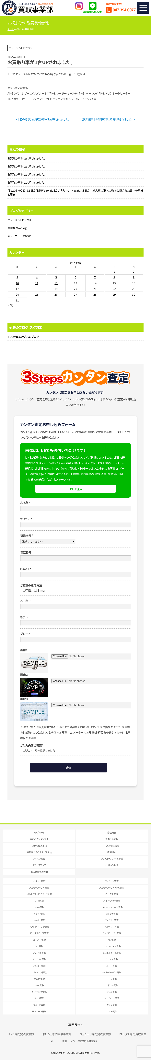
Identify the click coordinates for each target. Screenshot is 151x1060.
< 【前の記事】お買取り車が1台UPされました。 (43, 119)
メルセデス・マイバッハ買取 (39, 894)
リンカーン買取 (39, 1011)
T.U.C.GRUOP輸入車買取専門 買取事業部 (27, 8)
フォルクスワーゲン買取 (112, 907)
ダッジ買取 (112, 1004)
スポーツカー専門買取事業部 (79, 1041)
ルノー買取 (112, 965)
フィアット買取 (39, 952)
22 (114, 289)
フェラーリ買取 (112, 881)
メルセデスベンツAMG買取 (111, 887)
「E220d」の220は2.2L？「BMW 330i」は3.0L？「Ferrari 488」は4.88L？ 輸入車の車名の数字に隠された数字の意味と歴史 (75, 192)
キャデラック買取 (39, 991)
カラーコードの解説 (19, 236)
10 (17, 283)
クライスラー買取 (112, 998)
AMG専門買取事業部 (21, 1034)
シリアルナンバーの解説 (112, 858)
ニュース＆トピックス (19, 220)
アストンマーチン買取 (39, 926)
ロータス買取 (111, 894)
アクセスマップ (39, 865)
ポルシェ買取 (39, 881)
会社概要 (111, 832)
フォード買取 (39, 1004)
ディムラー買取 (112, 920)
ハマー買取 (111, 1011)
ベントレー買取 (112, 926)
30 (133, 294)
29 (114, 294)
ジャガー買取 (39, 920)
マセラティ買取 (39, 959)
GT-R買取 (39, 900)
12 (56, 283)
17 (17, 289)
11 (36, 283)
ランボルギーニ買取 (112, 952)
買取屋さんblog (17, 228)
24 (17, 294)
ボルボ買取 (39, 978)
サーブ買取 (112, 978)
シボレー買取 (111, 985)
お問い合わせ (111, 865)
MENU (143, 8)
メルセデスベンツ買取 (39, 887)
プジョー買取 (39, 965)
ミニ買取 (39, 946)
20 (75, 289)
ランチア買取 (112, 959)
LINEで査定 (75, 489)
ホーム (10, 29)
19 (56, 289)
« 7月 (10, 305)
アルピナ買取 (112, 913)
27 (75, 294)
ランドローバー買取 (112, 933)
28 (95, 294)
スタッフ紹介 (39, 858)
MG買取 (112, 939)
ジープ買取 (39, 998)
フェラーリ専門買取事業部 (95, 1034)
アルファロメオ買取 (112, 946)
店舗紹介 (111, 852)
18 (36, 289)
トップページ (39, 832)
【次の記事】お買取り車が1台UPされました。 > (108, 119)
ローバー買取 (39, 939)
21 (95, 289)
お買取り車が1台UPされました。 (26, 158)
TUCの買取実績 (111, 845)
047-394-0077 (124, 10)
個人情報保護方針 (39, 871)
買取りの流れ (111, 839)
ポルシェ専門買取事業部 (56, 1034)
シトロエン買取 (39, 972)
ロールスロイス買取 (39, 933)
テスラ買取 (112, 991)
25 (36, 294)
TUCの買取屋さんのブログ (23, 337)
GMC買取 (39, 985)
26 (56, 294)
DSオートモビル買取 (111, 972)
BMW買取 (39, 907)
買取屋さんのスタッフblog (39, 852)
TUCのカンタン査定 (39, 839)
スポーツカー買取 (111, 900)
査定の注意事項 (39, 845)
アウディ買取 (39, 913)
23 (133, 289)
